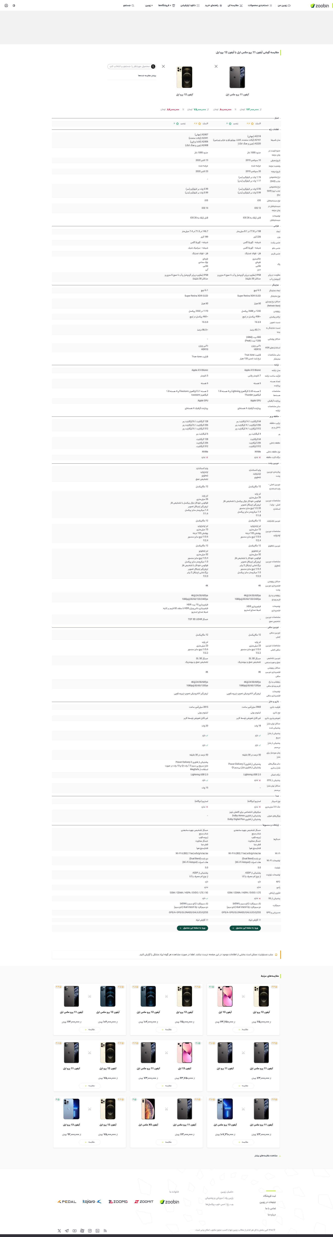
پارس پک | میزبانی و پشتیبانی (219, 1198)
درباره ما (272, 1214)
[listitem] (243, 1009)
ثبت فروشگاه (269, 1196)
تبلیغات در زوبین (268, 1202)
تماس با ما (270, 1208)
